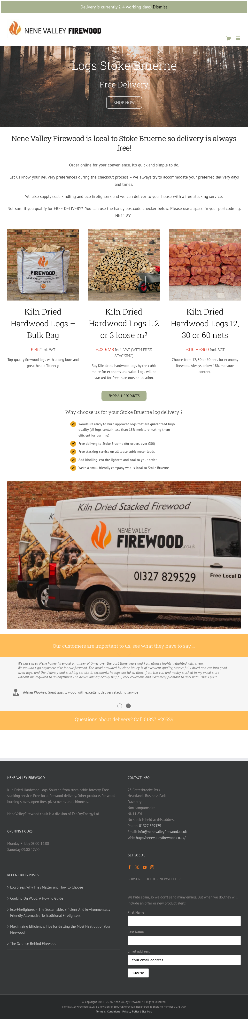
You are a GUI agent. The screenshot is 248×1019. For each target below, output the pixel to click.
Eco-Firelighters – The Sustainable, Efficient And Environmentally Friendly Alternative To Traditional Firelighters (60, 912)
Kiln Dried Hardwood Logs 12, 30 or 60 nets (205, 323)
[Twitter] (137, 867)
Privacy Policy (131, 1011)
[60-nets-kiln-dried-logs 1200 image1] (205, 231)
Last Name (136, 932)
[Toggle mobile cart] (228, 38)
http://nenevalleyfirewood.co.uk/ (161, 837)
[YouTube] (145, 867)
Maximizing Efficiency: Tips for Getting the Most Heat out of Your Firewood (60, 929)
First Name (136, 912)
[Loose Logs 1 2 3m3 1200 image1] (124, 231)
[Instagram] (152, 867)
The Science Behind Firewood (33, 943)
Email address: (139, 951)
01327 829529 (150, 825)
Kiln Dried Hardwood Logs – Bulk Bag (43, 323)
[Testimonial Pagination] (119, 705)
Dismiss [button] (160, 7)
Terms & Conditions (108, 1011)
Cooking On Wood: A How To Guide (36, 898)
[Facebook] (130, 867)
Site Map (147, 1011)
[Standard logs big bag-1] (43, 231)
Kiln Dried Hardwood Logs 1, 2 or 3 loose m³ (124, 323)
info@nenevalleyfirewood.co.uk (162, 831)
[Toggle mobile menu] (238, 38)
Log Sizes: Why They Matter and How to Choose (46, 887)
